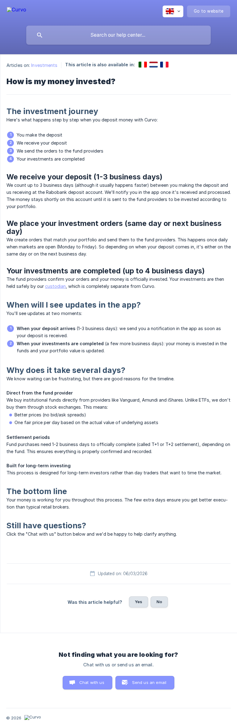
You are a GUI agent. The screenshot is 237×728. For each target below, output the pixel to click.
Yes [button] (138, 601)
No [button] (159, 601)
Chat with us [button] (91, 682)
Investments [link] (44, 65)
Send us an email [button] (149, 682)
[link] (143, 64)
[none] (16, 11)
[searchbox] (118, 35)
